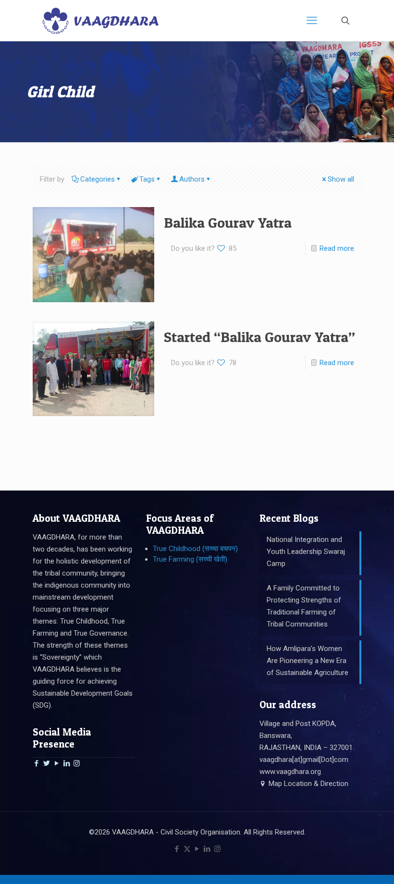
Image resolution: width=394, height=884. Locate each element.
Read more (337, 248)
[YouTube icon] (197, 849)
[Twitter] (46, 763)
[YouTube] (56, 763)
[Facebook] (36, 763)
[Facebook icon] (177, 849)
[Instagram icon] (217, 849)
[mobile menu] (312, 20)
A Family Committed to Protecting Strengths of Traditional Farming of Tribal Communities (304, 606)
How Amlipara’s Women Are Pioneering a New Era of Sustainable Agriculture (307, 660)
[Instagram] (76, 763)
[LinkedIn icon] (207, 849)
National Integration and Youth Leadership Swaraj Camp (306, 551)
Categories (97, 179)
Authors (192, 179)
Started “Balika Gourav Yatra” (259, 336)
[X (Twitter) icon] (187, 849)
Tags (147, 179)
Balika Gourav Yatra (228, 222)
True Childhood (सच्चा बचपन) (195, 548)
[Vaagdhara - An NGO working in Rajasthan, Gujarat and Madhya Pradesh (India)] (100, 20)
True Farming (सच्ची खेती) (190, 559)
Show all (341, 179)
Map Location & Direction (307, 783)
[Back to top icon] (348, 864)
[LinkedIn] (66, 763)
